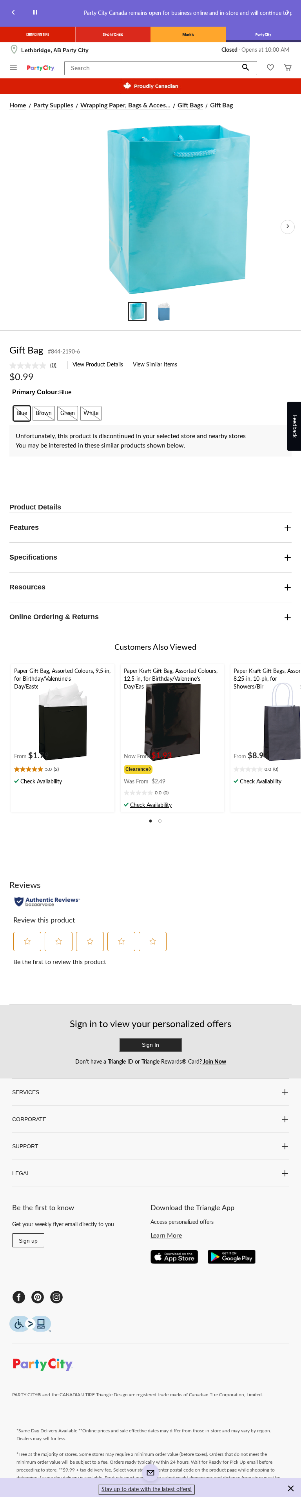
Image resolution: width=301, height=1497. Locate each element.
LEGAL (21, 1173)
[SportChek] (112, 34)
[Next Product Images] (288, 227)
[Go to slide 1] (137, 311)
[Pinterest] (37, 1297)
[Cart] (288, 68)
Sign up (28, 1241)
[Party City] (263, 34)
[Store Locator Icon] (14, 50)
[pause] (35, 13)
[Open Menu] (13, 68)
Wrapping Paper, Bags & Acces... (125, 105)
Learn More (166, 1235)
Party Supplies (53, 105)
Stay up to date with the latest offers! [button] (147, 1489)
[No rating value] (29, 365)
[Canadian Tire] (37, 34)
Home (17, 105)
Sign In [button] (150, 1045)
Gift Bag (26, 350)
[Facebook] (19, 1297)
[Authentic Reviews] (47, 902)
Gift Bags (190, 105)
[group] (149, 768)
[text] (62, 770)
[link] (36, 365)
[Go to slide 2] (163, 311)
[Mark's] (188, 34)
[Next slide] (288, 13)
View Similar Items (155, 365)
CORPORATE (29, 1119)
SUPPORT (25, 1146)
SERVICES (25, 1092)
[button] (245, 68)
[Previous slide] (13, 13)
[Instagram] (56, 1297)
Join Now (214, 1062)
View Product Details (98, 365)
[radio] (22, 413)
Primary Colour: (35, 392)
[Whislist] (270, 68)
